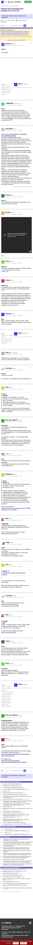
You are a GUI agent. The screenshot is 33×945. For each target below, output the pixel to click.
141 (19, 25)
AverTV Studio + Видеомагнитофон (10, 875)
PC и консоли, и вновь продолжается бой (12, 787)
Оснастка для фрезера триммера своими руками (15, 830)
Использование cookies (8, 935)
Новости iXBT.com (5, 837)
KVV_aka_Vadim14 (11, 420)
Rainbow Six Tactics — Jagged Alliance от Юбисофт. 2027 (16, 834)
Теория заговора (8, 829)
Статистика (4, 933)
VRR (5, 832)
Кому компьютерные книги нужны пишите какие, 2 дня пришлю (17, 887)
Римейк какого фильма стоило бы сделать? (13, 792)
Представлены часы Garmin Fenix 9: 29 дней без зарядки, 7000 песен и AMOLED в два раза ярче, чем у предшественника (17, 861)
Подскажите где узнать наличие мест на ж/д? (13, 869)
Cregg (7, 542)
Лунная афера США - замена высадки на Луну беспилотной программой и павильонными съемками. (16, 804)
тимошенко (3, 22)
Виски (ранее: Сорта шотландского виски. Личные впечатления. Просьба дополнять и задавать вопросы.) (17, 801)
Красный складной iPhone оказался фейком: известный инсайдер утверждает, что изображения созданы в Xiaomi (16, 848)
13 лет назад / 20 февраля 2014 (13, 45)
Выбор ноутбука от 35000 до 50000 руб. (12, 813)
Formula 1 (5, 791)
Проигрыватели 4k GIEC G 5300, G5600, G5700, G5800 (15, 824)
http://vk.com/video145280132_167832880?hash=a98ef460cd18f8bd (14, 135)
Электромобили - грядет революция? (11, 811)
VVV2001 (8, 314)
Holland (13, 20)
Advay (20, 84)
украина (20, 20)
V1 (6, 739)
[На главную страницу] (2, 2)
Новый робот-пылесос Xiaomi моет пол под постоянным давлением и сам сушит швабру (16, 840)
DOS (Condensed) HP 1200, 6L (9, 881)
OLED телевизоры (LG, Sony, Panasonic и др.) (13, 822)
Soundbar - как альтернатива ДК (10, 784)
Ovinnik (7, 195)
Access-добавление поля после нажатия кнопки (14, 883)
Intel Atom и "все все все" (9, 817)
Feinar (7, 261)
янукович (24, 20)
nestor (7, 641)
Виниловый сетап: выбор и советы (11, 785)
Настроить (23, 943)
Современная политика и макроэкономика (9, 6)
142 (22, 25)
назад (2, 25)
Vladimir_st (9, 474)
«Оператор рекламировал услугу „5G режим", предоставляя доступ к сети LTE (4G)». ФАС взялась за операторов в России (17, 854)
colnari (7, 280)
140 (17, 25)
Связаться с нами (6, 932)
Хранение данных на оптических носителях (13, 799)
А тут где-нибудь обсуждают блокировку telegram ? (15, 789)
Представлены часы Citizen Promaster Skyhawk (14, 859)
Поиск (25, 932)
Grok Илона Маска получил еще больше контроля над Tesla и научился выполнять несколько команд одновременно (17, 857)
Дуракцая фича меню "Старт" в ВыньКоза (12, 871)
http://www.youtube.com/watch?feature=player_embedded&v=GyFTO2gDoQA (14, 761)
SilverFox (8, 44)
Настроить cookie (19, 935)
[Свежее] (9, 2)
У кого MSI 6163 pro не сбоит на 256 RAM (12, 876)
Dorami (9, 20)
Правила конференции (17, 932)
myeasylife (9, 129)
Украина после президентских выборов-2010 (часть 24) (12, 9)
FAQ (29, 932)
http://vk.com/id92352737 (8, 632)
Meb (6, 518)
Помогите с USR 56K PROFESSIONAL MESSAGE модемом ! (15, 885)
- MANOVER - (9, 103)
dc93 (7, 387)
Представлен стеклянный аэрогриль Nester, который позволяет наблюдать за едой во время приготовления (17, 864)
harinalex (9, 368)
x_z (6, 454)
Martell (7, 212)
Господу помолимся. (7, 806)
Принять (16, 943)
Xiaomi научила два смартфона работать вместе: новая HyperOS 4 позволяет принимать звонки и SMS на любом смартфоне (18, 842)
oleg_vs (7, 353)
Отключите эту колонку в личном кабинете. (11, 891)
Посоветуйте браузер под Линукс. (10, 873)
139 (14, 25)
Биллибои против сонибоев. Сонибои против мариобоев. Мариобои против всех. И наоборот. (16, 820)
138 (12, 25)
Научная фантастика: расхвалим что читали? (13, 794)
